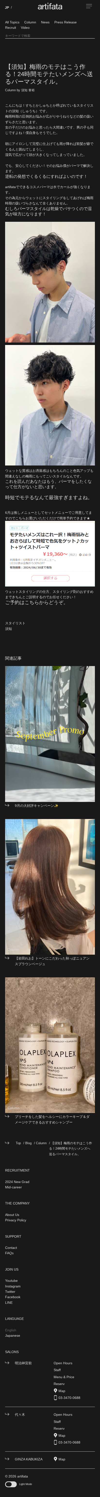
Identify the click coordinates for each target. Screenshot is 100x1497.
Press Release (65, 22)
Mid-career (13, 1187)
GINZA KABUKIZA (28, 1459)
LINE (9, 1303)
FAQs (9, 1253)
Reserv (59, 1384)
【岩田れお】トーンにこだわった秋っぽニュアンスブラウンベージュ (52, 961)
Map (61, 1391)
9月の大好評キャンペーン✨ (36, 806)
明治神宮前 (23, 1363)
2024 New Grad (17, 1182)
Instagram (13, 1286)
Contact (11, 1248)
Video (25, 28)
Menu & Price (64, 1377)
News (45, 22)
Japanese (12, 1335)
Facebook (12, 1297)
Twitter (10, 1292)
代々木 (20, 1414)
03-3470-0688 (69, 1398)
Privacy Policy (15, 1220)
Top (18, 1143)
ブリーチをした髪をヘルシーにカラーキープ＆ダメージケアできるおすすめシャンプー (52, 1119)
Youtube (11, 1281)
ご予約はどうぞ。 (36, 602)
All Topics (12, 22)
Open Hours (63, 1363)
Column (30, 22)
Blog (28, 1143)
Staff (57, 1370)
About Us (12, 1215)
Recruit (10, 28)
